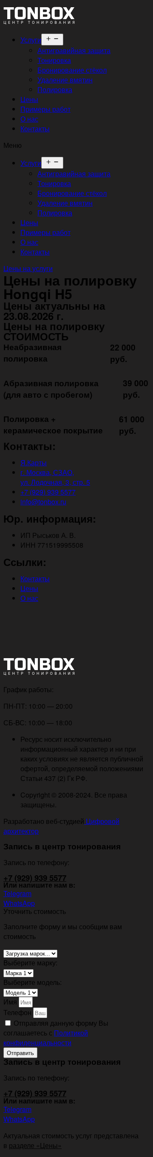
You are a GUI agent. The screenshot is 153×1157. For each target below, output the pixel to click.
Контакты (35, 128)
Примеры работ (45, 109)
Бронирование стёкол (72, 70)
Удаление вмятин (65, 80)
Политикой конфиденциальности (45, 1037)
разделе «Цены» (35, 1145)
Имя (11, 1002)
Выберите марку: (30, 962)
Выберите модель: (32, 982)
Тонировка (54, 60)
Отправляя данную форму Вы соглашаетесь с (55, 1032)
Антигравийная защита (73, 50)
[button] (76, 145)
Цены (29, 99)
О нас (29, 119)
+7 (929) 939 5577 (34, 877)
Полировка (54, 89)
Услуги (30, 40)
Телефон (18, 1012)
